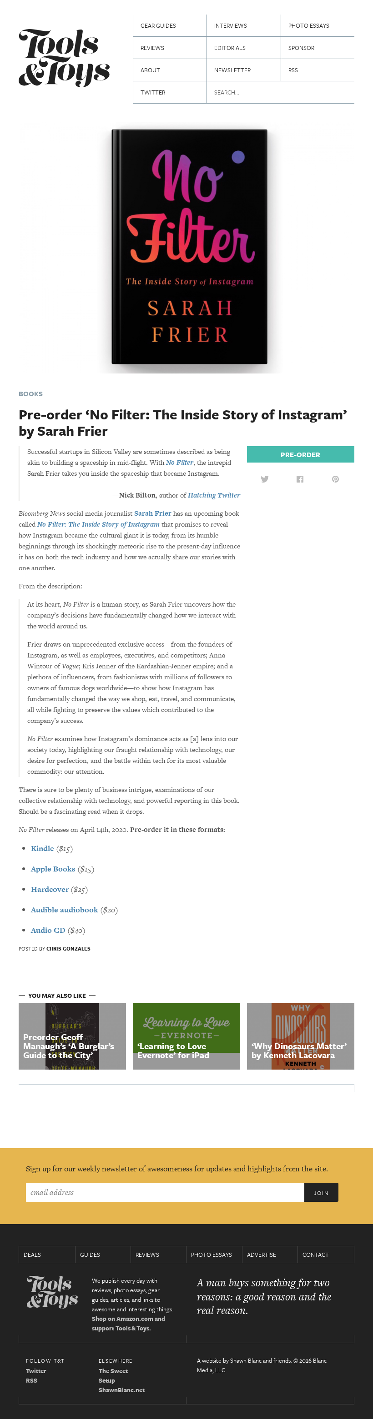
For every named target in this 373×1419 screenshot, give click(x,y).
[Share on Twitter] (264, 479)
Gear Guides (158, 25)
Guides (90, 1254)
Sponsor (301, 47)
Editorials (230, 47)
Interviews (230, 25)
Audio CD (48, 930)
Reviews (152, 47)
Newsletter (232, 70)
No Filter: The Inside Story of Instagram (98, 524)
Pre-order (300, 454)
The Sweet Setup (113, 1375)
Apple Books (53, 868)
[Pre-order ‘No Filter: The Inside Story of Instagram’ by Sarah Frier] (186, 246)
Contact (315, 1254)
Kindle (42, 848)
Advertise (261, 1254)
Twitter (153, 92)
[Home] (64, 59)
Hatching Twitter (214, 495)
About (150, 70)
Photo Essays (308, 25)
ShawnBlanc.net (122, 1389)
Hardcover (50, 889)
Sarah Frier (152, 513)
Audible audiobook (64, 909)
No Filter (179, 462)
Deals (32, 1254)
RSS (293, 70)
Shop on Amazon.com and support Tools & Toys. (128, 1323)
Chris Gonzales (68, 948)
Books (31, 393)
